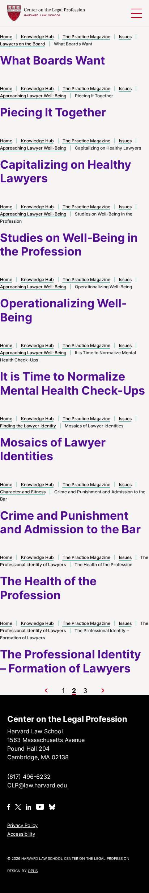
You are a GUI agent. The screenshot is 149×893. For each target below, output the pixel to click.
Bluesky (53, 807)
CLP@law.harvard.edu (37, 785)
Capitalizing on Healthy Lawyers (65, 171)
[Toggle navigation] (136, 13)
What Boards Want (52, 60)
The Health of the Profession (48, 588)
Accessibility (21, 834)
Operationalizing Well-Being (63, 310)
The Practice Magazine (86, 36)
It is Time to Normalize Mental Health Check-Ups (72, 383)
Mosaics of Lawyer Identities (53, 449)
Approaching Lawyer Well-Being (33, 95)
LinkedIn (28, 807)
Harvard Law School (46, 13)
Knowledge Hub (37, 36)
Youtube (40, 807)
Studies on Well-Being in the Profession (69, 244)
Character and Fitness (23, 491)
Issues (125, 36)
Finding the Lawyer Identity (28, 425)
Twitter (18, 807)
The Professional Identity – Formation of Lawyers (70, 661)
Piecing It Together (53, 112)
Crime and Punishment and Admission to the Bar (70, 522)
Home (6, 36)
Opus (33, 870)
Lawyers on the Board (22, 43)
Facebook (8, 807)
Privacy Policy (22, 825)
